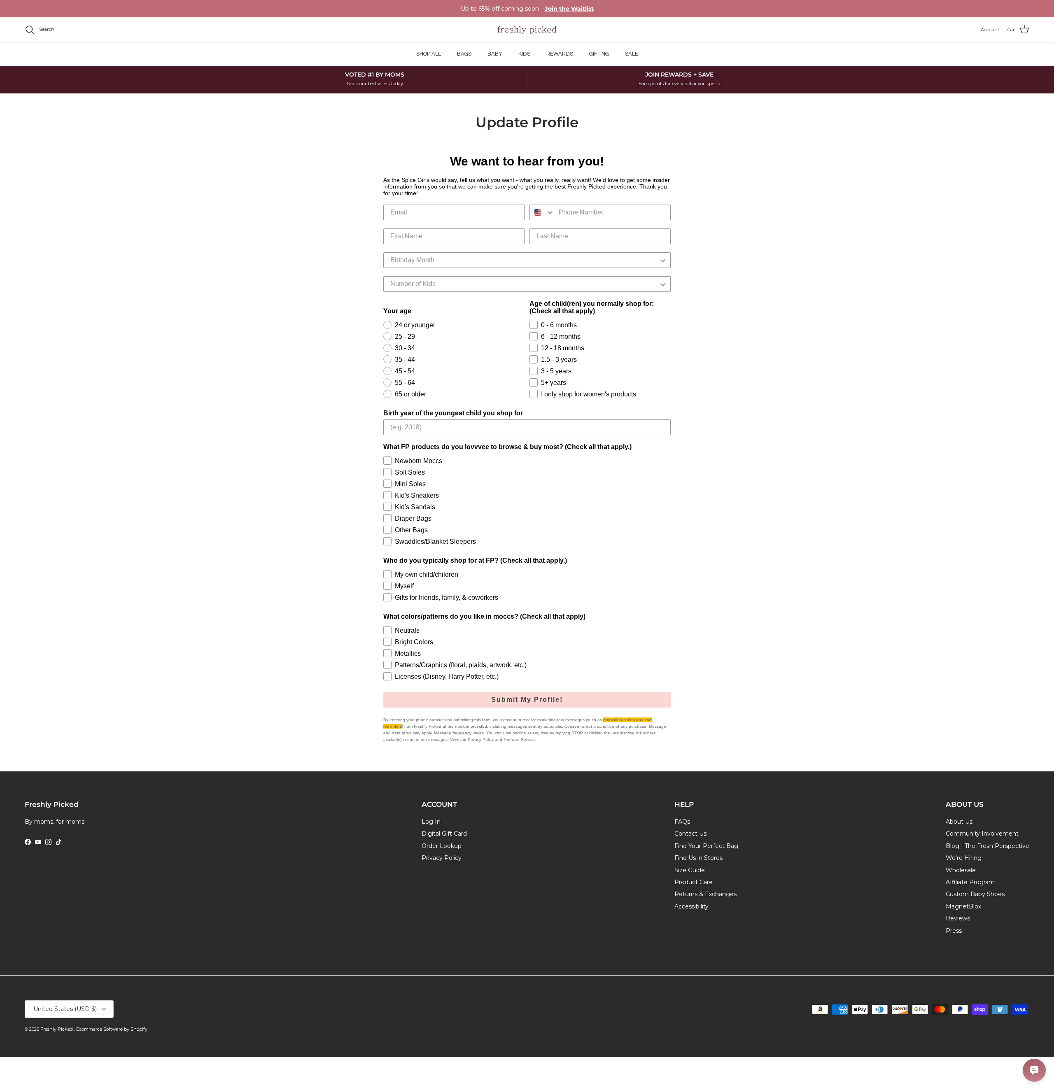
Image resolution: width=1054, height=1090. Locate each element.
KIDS (524, 54)
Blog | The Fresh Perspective (987, 846)
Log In (431, 821)
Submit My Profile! (527, 699)
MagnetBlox (963, 906)
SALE (631, 54)
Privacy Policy (481, 739)
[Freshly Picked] (527, 30)
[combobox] (542, 212)
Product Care (693, 882)
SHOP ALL (428, 54)
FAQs (682, 821)
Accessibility (691, 906)
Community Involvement (982, 833)
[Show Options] (663, 260)
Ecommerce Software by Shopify (111, 1029)
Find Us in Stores (698, 858)
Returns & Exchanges (705, 894)
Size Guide (689, 870)
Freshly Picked (57, 1029)
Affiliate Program (970, 882)
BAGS (464, 54)
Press (954, 930)
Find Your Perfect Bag (706, 846)
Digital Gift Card (444, 833)
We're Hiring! (964, 858)
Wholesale (961, 870)
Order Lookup (442, 846)
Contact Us (690, 833)
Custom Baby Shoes (975, 894)
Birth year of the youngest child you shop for (453, 413)
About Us (959, 821)
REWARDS (559, 54)
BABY (494, 54)
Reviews (958, 918)
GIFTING (599, 54)
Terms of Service (519, 739)
